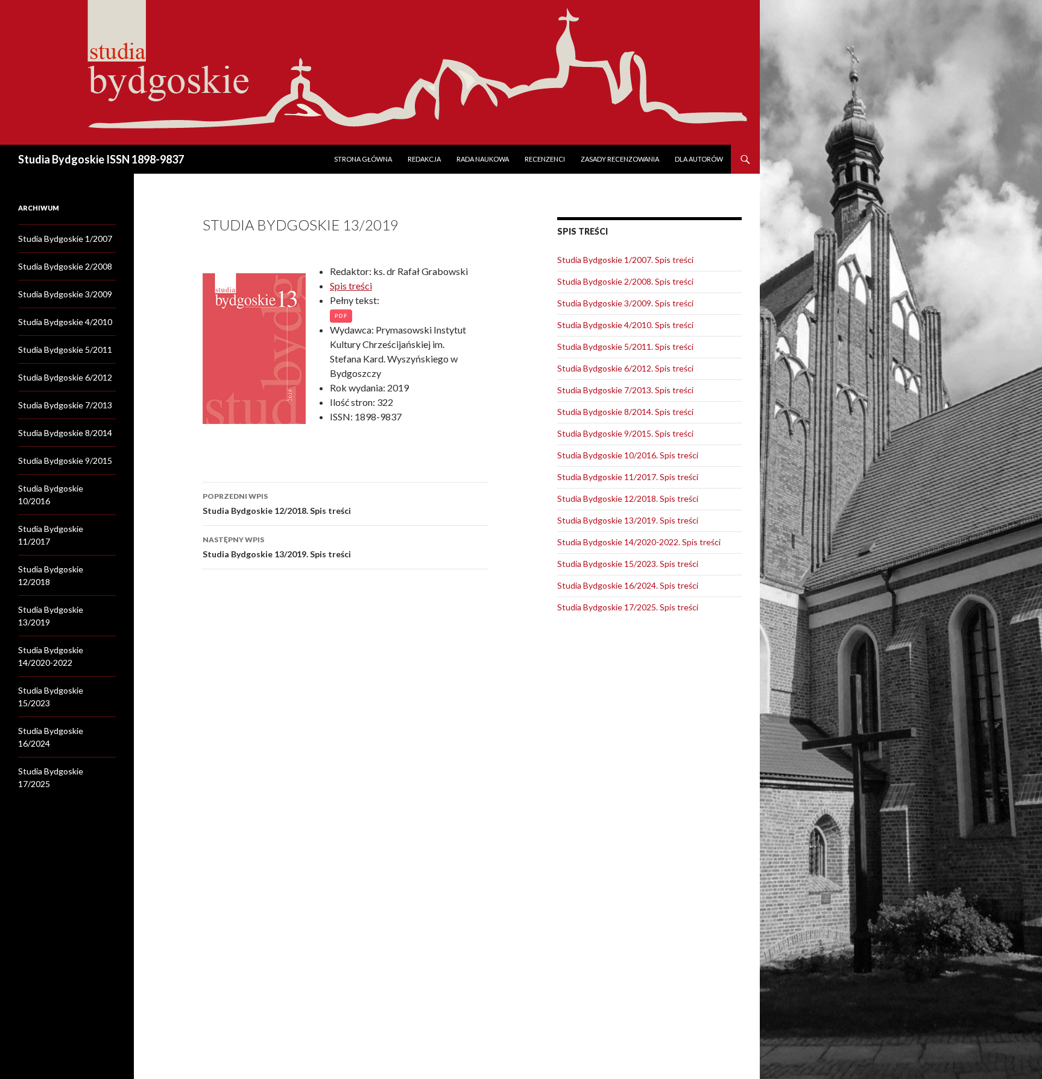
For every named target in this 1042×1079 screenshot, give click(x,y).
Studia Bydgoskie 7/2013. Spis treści (625, 390)
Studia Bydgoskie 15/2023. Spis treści (627, 563)
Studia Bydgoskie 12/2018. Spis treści (277, 504)
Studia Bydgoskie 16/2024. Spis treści (627, 585)
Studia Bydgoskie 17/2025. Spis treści (627, 607)
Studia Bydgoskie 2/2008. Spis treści (625, 281)
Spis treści (351, 285)
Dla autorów (699, 159)
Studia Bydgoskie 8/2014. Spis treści (625, 412)
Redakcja (424, 159)
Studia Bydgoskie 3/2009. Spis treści (625, 303)
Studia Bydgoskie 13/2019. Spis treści (277, 547)
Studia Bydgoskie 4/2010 (65, 322)
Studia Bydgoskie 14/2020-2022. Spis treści (639, 542)
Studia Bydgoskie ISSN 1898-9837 (101, 159)
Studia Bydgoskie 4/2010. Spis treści (625, 325)
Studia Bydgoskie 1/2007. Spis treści (625, 260)
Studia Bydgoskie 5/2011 (65, 349)
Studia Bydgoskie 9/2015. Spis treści (625, 433)
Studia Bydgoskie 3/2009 (65, 294)
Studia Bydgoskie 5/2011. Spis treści (625, 346)
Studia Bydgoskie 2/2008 (65, 266)
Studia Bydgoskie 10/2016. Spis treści (627, 455)
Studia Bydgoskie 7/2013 (65, 405)
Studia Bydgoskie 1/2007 (65, 238)
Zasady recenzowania (620, 159)
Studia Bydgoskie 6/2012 (65, 377)
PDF (341, 315)
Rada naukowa (482, 159)
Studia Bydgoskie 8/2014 (65, 433)
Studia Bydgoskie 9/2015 (65, 460)
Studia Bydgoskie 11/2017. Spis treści (627, 477)
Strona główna (363, 159)
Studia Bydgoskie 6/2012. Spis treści (625, 368)
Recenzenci (545, 159)
